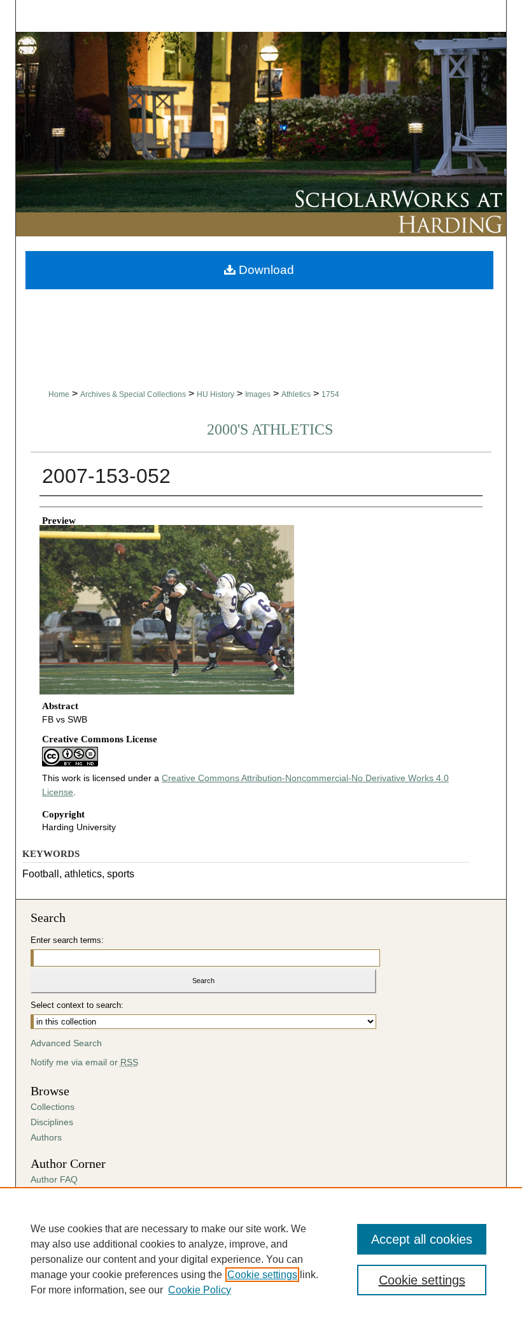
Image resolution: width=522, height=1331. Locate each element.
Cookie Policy (199, 1289)
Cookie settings (262, 1274)
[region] (261, 1259)
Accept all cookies (421, 1239)
